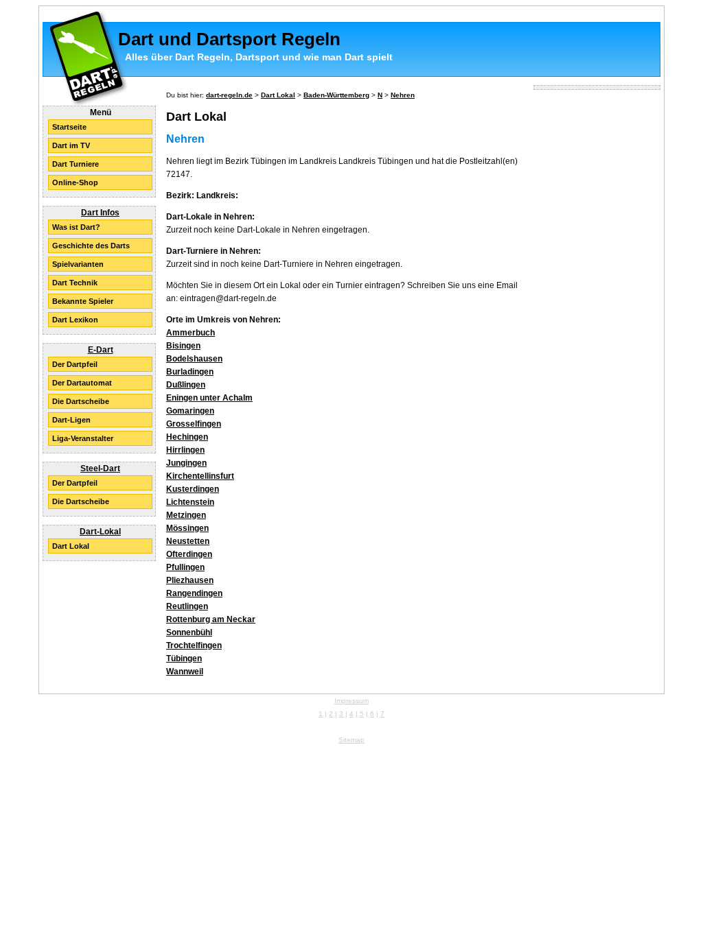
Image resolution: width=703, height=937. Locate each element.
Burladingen (190, 372)
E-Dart (100, 350)
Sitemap (351, 740)
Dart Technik (74, 282)
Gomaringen (190, 411)
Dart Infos (100, 212)
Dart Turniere (75, 164)
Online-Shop (75, 182)
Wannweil (184, 671)
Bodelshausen (194, 359)
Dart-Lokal (100, 531)
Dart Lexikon (75, 320)
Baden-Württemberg (336, 95)
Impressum (351, 700)
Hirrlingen (185, 450)
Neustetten (187, 541)
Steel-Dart (100, 468)
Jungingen (186, 463)
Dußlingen (185, 385)
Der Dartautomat (82, 383)
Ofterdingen (189, 554)
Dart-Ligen (71, 420)
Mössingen (187, 528)
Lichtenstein (190, 502)
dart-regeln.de (229, 95)
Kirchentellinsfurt (200, 476)
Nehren (403, 95)
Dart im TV (71, 145)
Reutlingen (187, 606)
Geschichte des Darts (91, 245)
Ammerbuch (190, 332)
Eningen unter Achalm (209, 398)
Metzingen (186, 515)
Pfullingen (185, 567)
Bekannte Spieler (82, 301)
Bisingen (183, 346)
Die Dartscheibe (80, 401)
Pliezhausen (190, 580)
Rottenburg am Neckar (210, 619)
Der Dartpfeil (74, 364)
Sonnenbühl (189, 632)
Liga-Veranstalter (82, 438)
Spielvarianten (78, 264)
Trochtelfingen (194, 645)
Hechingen (187, 437)
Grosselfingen (193, 424)
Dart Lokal (70, 546)
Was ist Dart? (76, 227)
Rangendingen (194, 593)
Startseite (69, 127)
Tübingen (184, 658)
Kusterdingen (192, 489)
